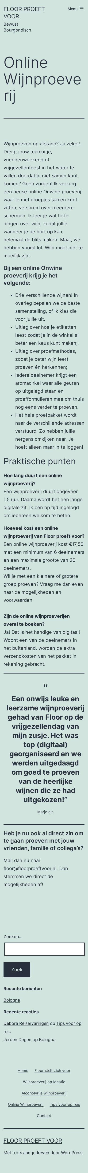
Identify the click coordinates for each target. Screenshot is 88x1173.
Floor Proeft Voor (33, 1140)
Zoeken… (13, 936)
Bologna (12, 1000)
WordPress (71, 1152)
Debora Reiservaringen (26, 1023)
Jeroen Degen (17, 1039)
